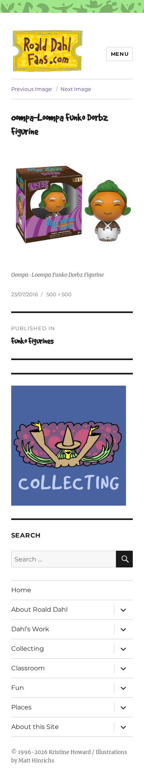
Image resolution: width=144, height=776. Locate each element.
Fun (17, 687)
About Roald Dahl (39, 609)
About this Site (35, 727)
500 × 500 (59, 294)
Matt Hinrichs (36, 760)
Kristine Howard (70, 752)
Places (21, 707)
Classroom (28, 668)
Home (21, 590)
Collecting (27, 648)
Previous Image (31, 89)
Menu (119, 54)
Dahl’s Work (30, 629)
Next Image (75, 89)
